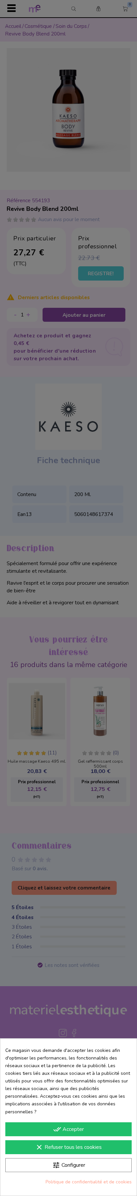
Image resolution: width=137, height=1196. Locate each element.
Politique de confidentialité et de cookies (89, 1182)
